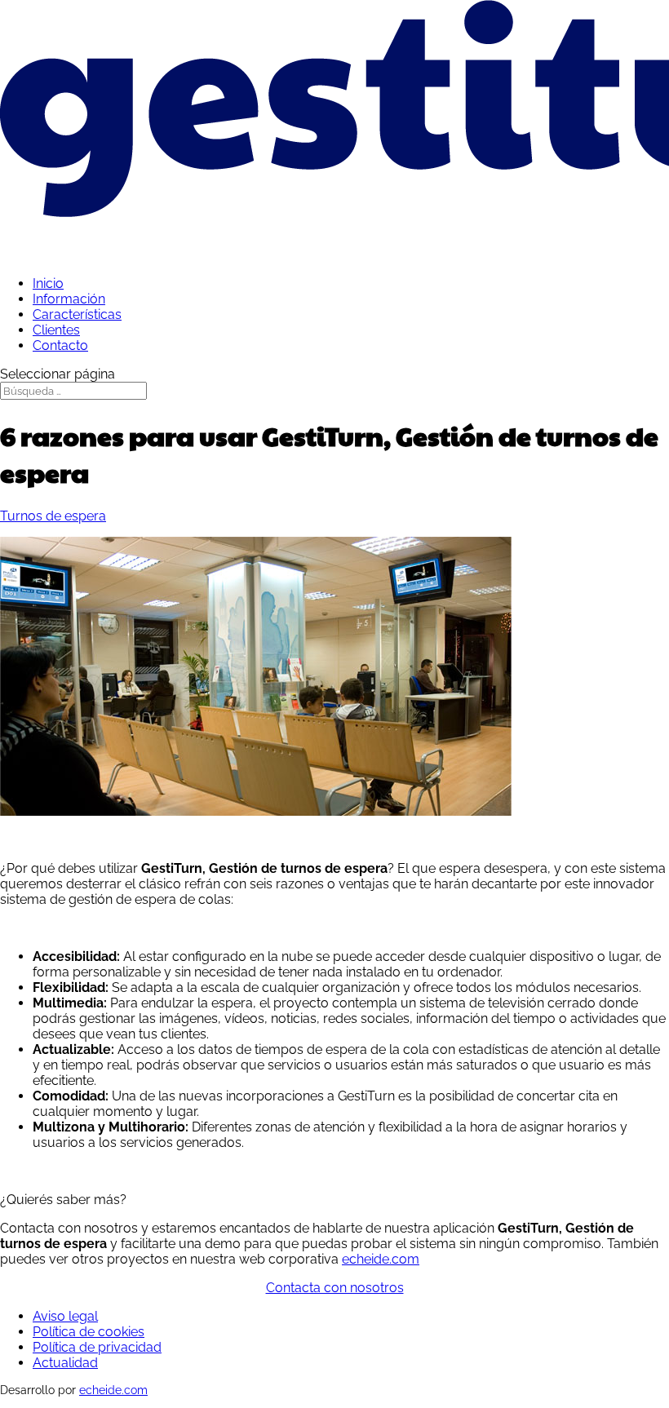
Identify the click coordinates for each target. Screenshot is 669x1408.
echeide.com (380, 1259)
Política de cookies (88, 1331)
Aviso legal (65, 1316)
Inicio (48, 283)
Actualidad (65, 1362)
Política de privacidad (97, 1347)
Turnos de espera (53, 516)
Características (77, 314)
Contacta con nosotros (335, 1287)
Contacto (60, 345)
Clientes (56, 330)
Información (69, 299)
